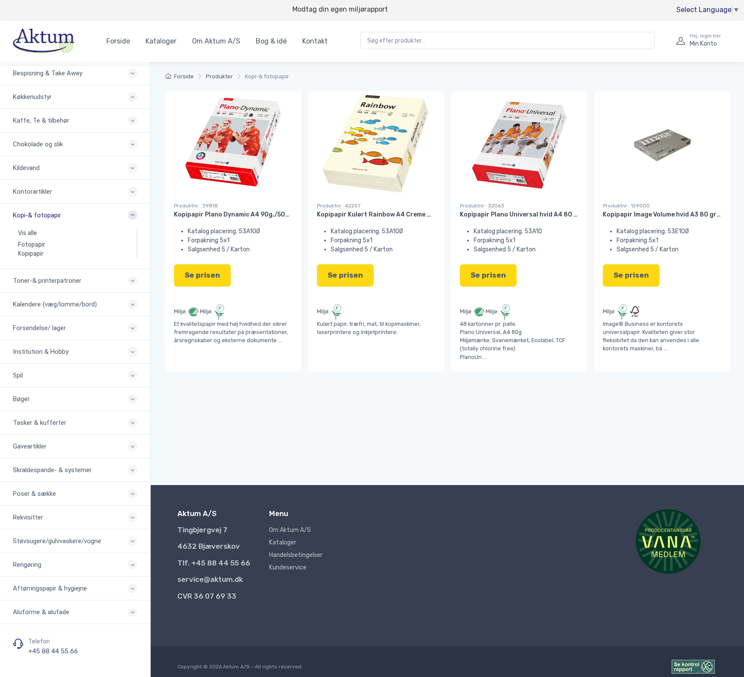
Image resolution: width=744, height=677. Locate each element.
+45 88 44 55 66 (53, 651)
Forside (118, 41)
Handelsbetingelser (295, 555)
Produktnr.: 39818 (196, 206)
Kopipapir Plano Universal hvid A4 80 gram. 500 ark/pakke (548, 214)
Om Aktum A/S (216, 41)
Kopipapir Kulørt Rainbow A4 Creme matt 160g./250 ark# (403, 214)
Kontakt (315, 41)
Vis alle (27, 233)
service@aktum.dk (210, 579)
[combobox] (507, 40)
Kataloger (161, 41)
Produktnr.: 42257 (338, 206)
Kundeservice (288, 567)
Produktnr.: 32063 (482, 206)
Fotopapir (31, 244)
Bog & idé (271, 41)
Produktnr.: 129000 (626, 206)
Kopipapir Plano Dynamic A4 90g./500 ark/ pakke (248, 214)
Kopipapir (30, 253)
